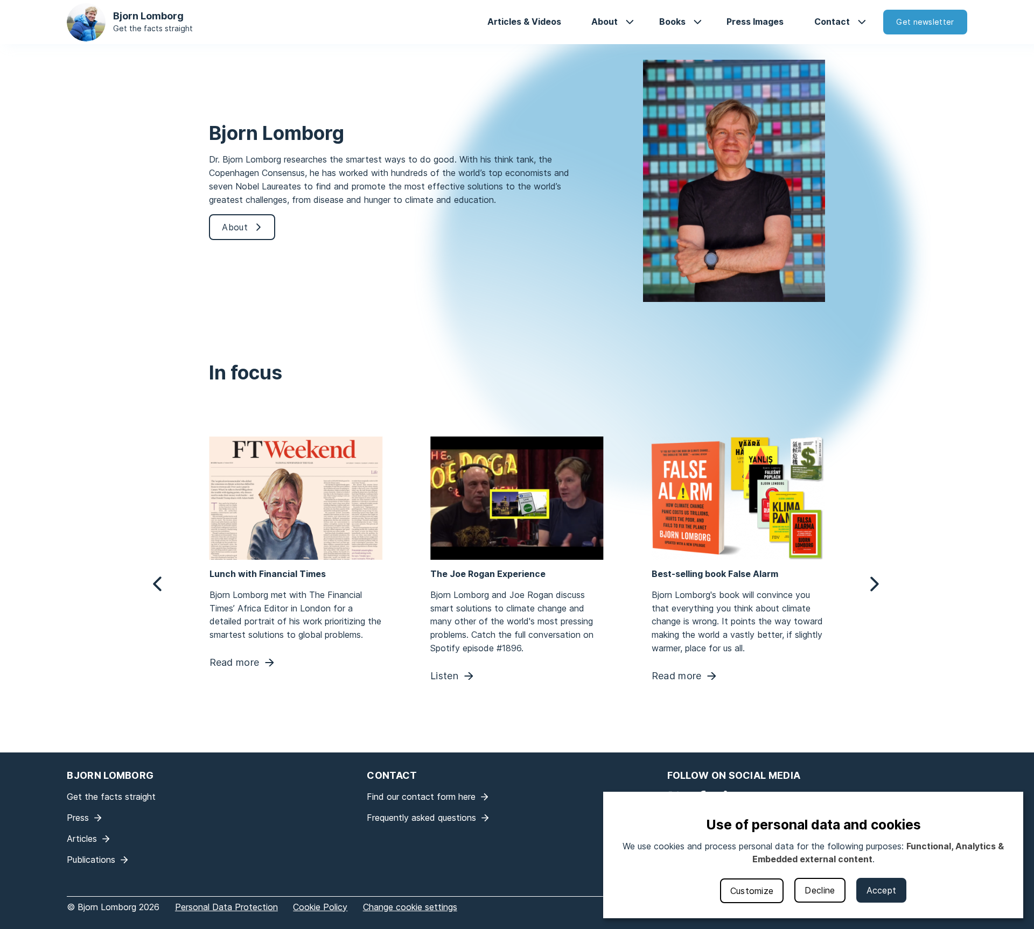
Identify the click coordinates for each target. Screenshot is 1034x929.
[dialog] (813, 855)
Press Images (755, 21)
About (604, 21)
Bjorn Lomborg (148, 16)
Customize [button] (752, 890)
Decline (820, 890)
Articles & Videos (524, 21)
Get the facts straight (153, 28)
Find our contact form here (421, 796)
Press (78, 817)
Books (672, 21)
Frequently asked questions (421, 817)
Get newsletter (925, 21)
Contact (832, 21)
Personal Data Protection (226, 907)
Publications (91, 859)
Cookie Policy (320, 907)
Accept (882, 890)
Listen (444, 676)
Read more (234, 662)
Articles (82, 838)
